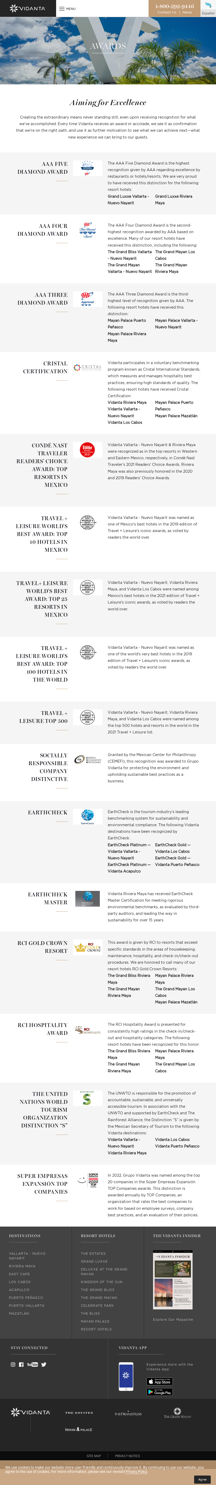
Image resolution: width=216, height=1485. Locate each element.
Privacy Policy (136, 1471)
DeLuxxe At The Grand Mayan (104, 1272)
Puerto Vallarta (27, 1305)
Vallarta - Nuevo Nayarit (27, 1256)
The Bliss (90, 1313)
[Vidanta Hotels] (30, 1412)
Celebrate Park (97, 1305)
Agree (202, 1479)
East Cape (19, 1274)
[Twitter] (39, 1364)
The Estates (93, 1253)
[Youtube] (31, 1364)
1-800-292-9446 (174, 6)
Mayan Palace (95, 1321)
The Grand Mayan (99, 1297)
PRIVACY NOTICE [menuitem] (127, 1456)
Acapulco (19, 1290)
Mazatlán (19, 1313)
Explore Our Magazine (173, 1319)
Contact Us (167, 12)
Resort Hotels (96, 1329)
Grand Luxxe (94, 1261)
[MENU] (62, 9)
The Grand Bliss (98, 1290)
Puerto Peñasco (26, 1297)
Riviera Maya (22, 1266)
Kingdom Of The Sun (101, 1282)
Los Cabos (20, 1282)
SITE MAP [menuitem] (94, 1456)
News (187, 12)
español (208, 13)
